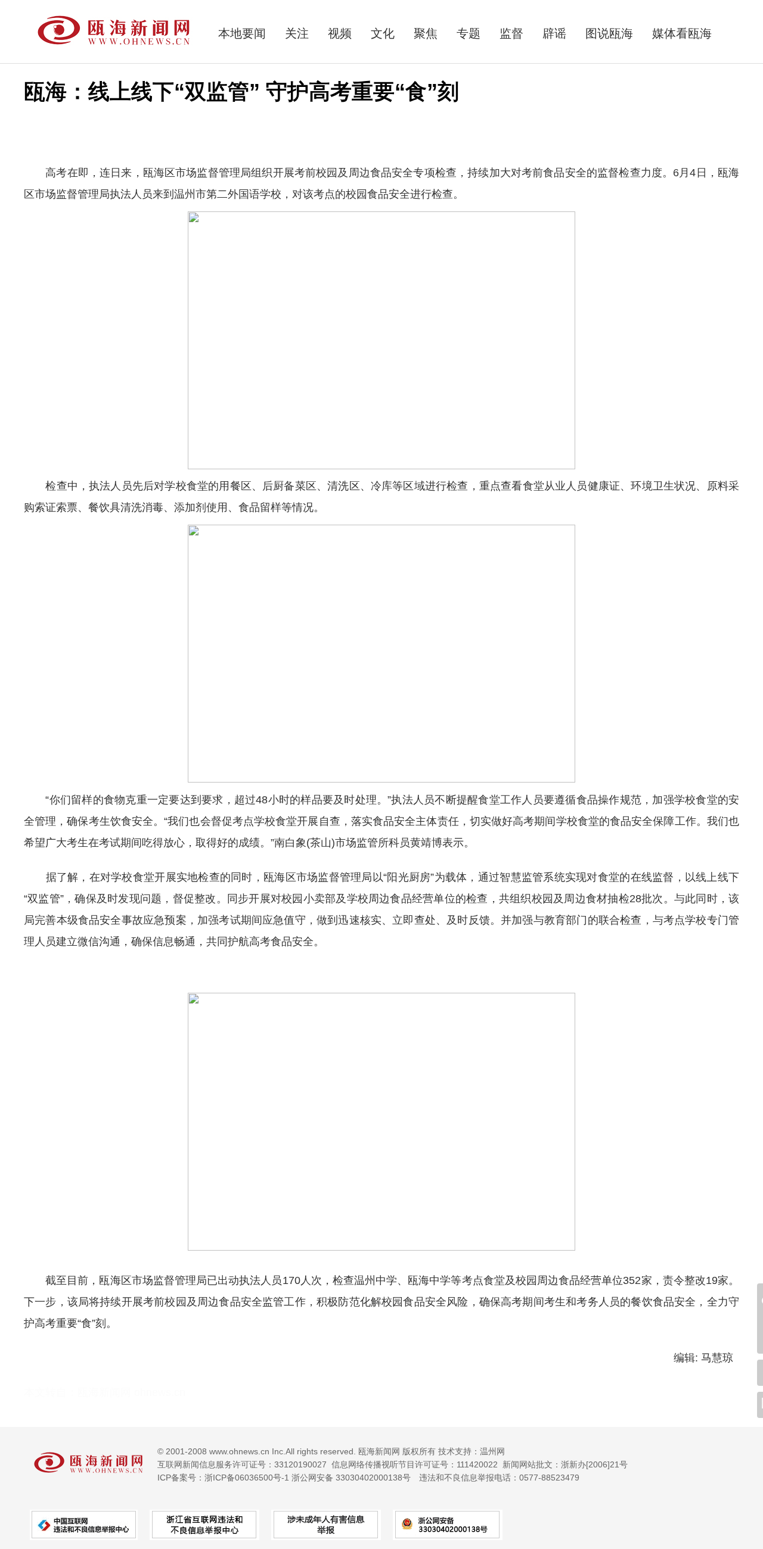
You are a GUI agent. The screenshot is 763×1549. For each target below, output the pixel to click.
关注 (297, 33)
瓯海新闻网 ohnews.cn (131, 1392)
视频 (340, 33)
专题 (468, 33)
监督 (511, 33)
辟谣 (554, 33)
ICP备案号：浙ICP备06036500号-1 (223, 1477)
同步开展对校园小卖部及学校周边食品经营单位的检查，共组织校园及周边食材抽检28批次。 (450, 899)
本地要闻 (242, 33)
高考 (56, 173)
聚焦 (426, 33)
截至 (56, 1280)
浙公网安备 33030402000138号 (351, 1477)
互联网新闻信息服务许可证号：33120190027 (242, 1464)
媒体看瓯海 (682, 33)
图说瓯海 (609, 33)
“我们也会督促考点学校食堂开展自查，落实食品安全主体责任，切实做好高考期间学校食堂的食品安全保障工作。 (435, 821)
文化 (383, 33)
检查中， (67, 486)
